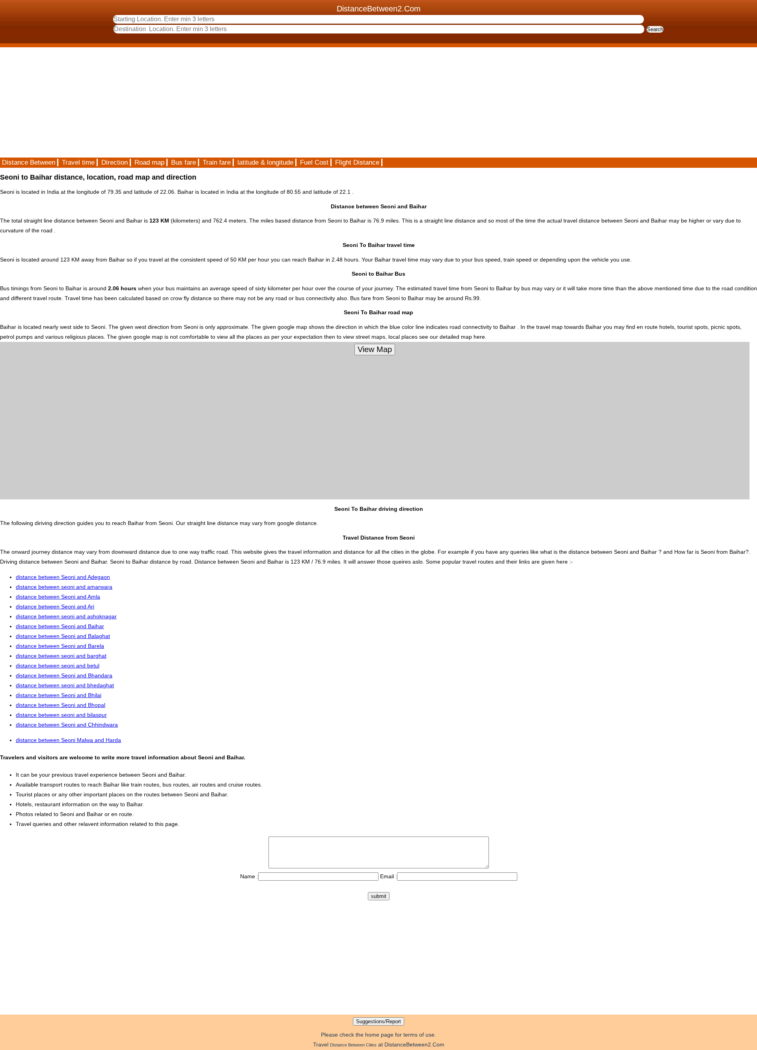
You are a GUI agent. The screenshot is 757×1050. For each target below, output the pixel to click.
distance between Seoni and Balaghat (63, 636)
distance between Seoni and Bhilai (58, 695)
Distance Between (28, 162)
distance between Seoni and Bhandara (64, 675)
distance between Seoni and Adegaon (63, 577)
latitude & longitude (265, 162)
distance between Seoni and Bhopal (60, 705)
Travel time (78, 162)
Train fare (217, 162)
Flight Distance (357, 162)
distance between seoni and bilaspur (61, 715)
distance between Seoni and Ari (55, 606)
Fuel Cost (314, 162)
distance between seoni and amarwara (64, 587)
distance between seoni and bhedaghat (65, 685)
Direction (114, 162)
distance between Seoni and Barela (60, 646)
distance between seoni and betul (57, 665)
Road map (149, 162)
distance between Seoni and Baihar (60, 626)
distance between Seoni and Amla (58, 597)
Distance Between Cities (353, 1045)
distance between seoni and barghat (61, 656)
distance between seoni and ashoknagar (66, 616)
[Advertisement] (236, 102)
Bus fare (183, 162)
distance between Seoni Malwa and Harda (68, 740)
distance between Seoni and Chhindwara (67, 725)
